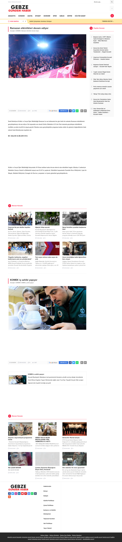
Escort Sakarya (64, 537)
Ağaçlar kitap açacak (42, 227)
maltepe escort (89, 537)
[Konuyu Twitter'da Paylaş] (73, 110)
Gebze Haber (44, 535)
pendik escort (98, 537)
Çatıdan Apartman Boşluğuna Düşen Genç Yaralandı (45, 469)
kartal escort (106, 537)
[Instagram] (16, 493)
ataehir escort (81, 537)
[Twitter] (12, 493)
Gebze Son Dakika (65, 535)
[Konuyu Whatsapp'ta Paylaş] (77, 110)
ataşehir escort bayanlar (14, 537)
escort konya (63, 539)
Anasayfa (12, 31)
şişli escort (78, 539)
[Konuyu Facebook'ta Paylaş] (70, 110)
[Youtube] (22, 493)
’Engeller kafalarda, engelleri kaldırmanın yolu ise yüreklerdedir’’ (20, 258)
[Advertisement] (47, 93)
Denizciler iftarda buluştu (71, 438)
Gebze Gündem (54, 535)
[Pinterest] (25, 493)
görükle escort (48, 537)
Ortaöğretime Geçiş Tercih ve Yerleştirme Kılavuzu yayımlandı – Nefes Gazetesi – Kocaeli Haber (60, 21)
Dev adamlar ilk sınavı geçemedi (73, 468)
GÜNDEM (18, 31)
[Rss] (9, 496)
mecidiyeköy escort (88, 539)
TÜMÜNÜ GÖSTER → (108, 21)
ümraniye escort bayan (28, 537)
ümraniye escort (37, 539)
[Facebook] (9, 493)
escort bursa (39, 537)
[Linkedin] (19, 493)
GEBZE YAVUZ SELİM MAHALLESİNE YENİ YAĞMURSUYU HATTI (42, 439)
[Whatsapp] (32, 493)
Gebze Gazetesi (76, 535)
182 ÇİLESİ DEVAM (14, 468)
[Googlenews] (29, 493)
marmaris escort (54, 539)
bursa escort (56, 537)
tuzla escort (72, 537)
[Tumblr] (35, 493)
